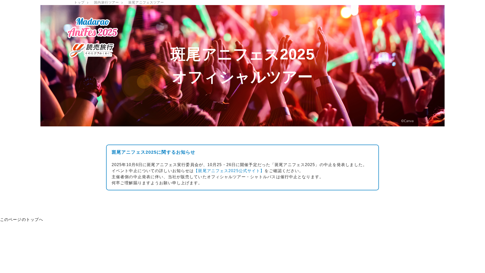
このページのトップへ (21, 219)
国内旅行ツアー (106, 2)
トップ (79, 2)
